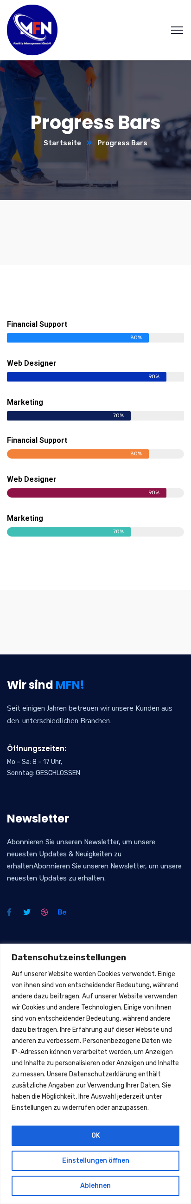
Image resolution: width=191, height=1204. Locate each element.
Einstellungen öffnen (95, 1161)
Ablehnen (95, 1186)
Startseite (62, 143)
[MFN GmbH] (32, 29)
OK (95, 1135)
